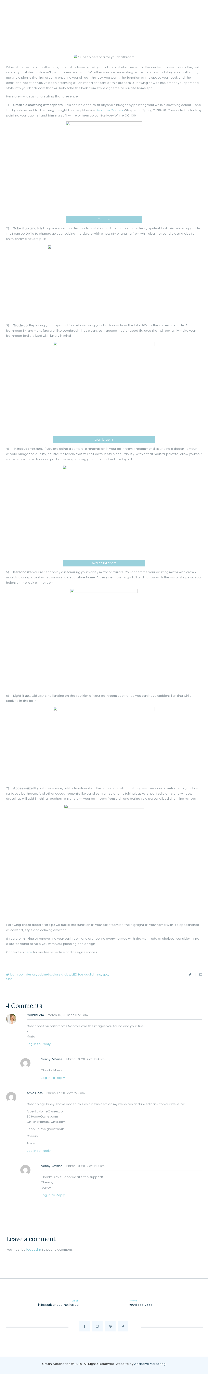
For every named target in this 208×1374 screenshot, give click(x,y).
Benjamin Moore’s (110, 110)
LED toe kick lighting (86, 974)
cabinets (44, 974)
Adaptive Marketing (150, 1363)
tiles (9, 979)
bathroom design (23, 974)
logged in (33, 1249)
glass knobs (61, 974)
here (28, 952)
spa (105, 974)
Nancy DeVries (51, 1059)
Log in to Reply (39, 1044)
